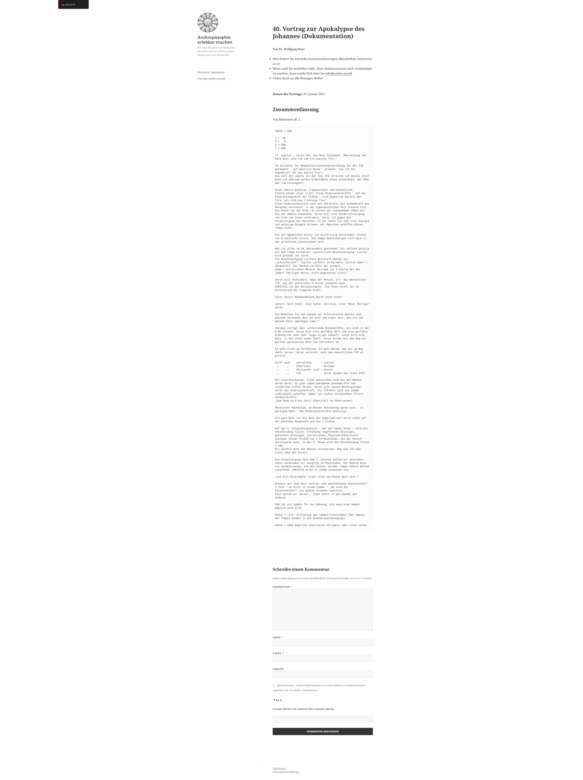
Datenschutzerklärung (286, 772)
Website (278, 669)
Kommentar (282, 586)
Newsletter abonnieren (211, 72)
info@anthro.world (339, 73)
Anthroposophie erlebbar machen (215, 39)
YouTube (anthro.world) (212, 78)
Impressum (279, 768)
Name (278, 637)
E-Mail (278, 653)
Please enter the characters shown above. (304, 709)
